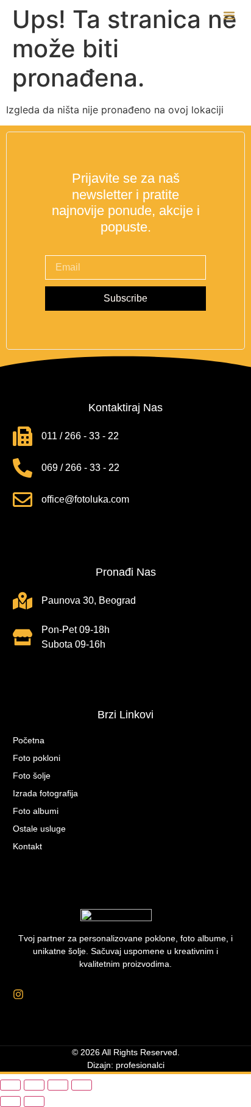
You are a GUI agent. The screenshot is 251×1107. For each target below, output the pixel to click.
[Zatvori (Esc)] (81, 1085)
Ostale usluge (39, 828)
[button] (229, 15)
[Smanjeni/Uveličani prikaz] (10, 1085)
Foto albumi (35, 811)
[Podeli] (58, 1085)
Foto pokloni (36, 758)
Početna (28, 740)
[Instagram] (18, 994)
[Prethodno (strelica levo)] (10, 1101)
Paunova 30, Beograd (88, 600)
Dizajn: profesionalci (125, 1065)
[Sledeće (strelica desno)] (34, 1101)
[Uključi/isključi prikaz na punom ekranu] (34, 1085)
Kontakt (27, 846)
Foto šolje (32, 775)
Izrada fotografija (45, 793)
